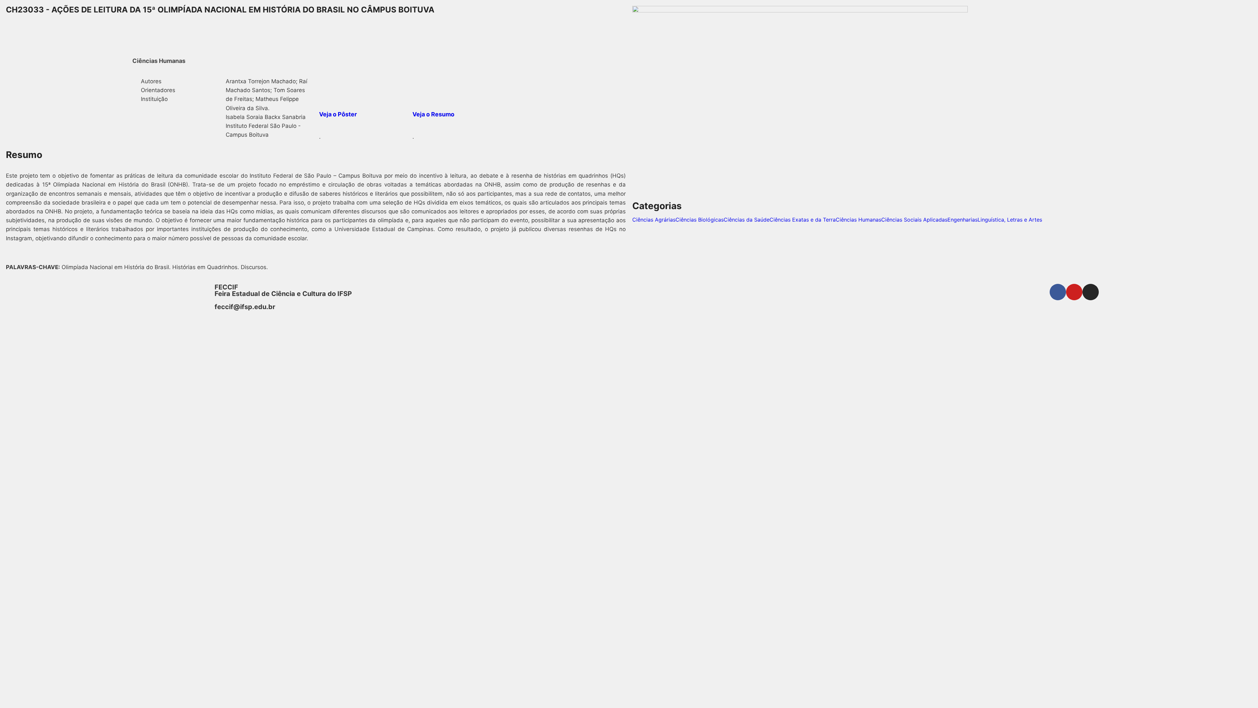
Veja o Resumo (433, 114)
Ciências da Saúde (747, 219)
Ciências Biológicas (700, 219)
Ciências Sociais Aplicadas (914, 219)
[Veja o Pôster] (327, 85)
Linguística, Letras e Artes (1010, 219)
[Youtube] (1074, 292)
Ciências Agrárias (654, 219)
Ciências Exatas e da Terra (803, 219)
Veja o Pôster (338, 114)
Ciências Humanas (858, 219)
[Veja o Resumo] (420, 85)
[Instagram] (1090, 292)
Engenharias (962, 219)
